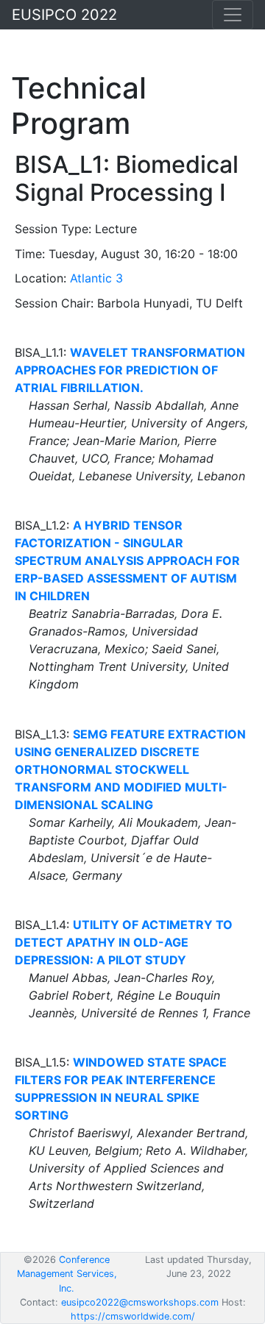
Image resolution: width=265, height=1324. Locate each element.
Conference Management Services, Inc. (67, 1273)
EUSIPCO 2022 (64, 15)
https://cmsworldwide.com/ (133, 1316)
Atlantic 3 (96, 278)
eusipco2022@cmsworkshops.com (140, 1302)
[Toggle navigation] (232, 14)
